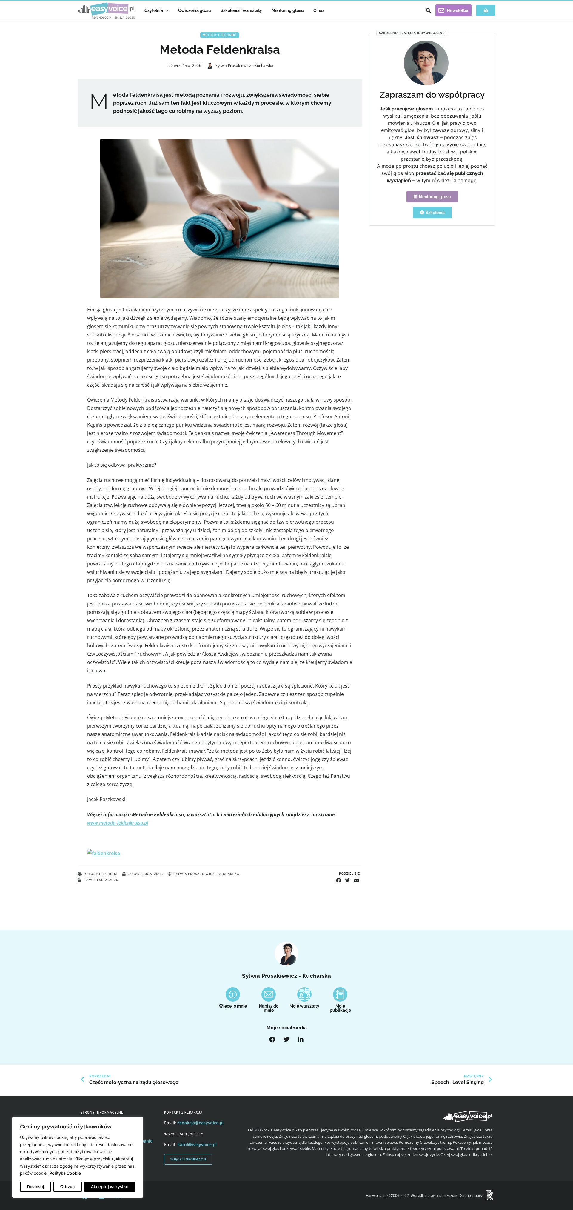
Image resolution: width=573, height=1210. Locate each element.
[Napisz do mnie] (268, 994)
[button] (428, 10)
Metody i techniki (220, 35)
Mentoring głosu (288, 10)
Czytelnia (153, 10)
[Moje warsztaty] (304, 994)
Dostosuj (35, 1186)
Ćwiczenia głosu (194, 10)
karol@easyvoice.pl (197, 1144)
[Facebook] (272, 1040)
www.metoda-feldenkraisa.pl (117, 823)
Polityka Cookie (65, 1173)
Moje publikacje (340, 1008)
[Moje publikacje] (340, 994)
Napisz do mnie (268, 1008)
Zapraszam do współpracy (432, 95)
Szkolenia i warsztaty (241, 10)
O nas (318, 10)
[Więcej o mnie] (233, 994)
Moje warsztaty (304, 1006)
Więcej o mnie (233, 1006)
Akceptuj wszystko (109, 1186)
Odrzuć (67, 1186)
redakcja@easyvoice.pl (201, 1123)
